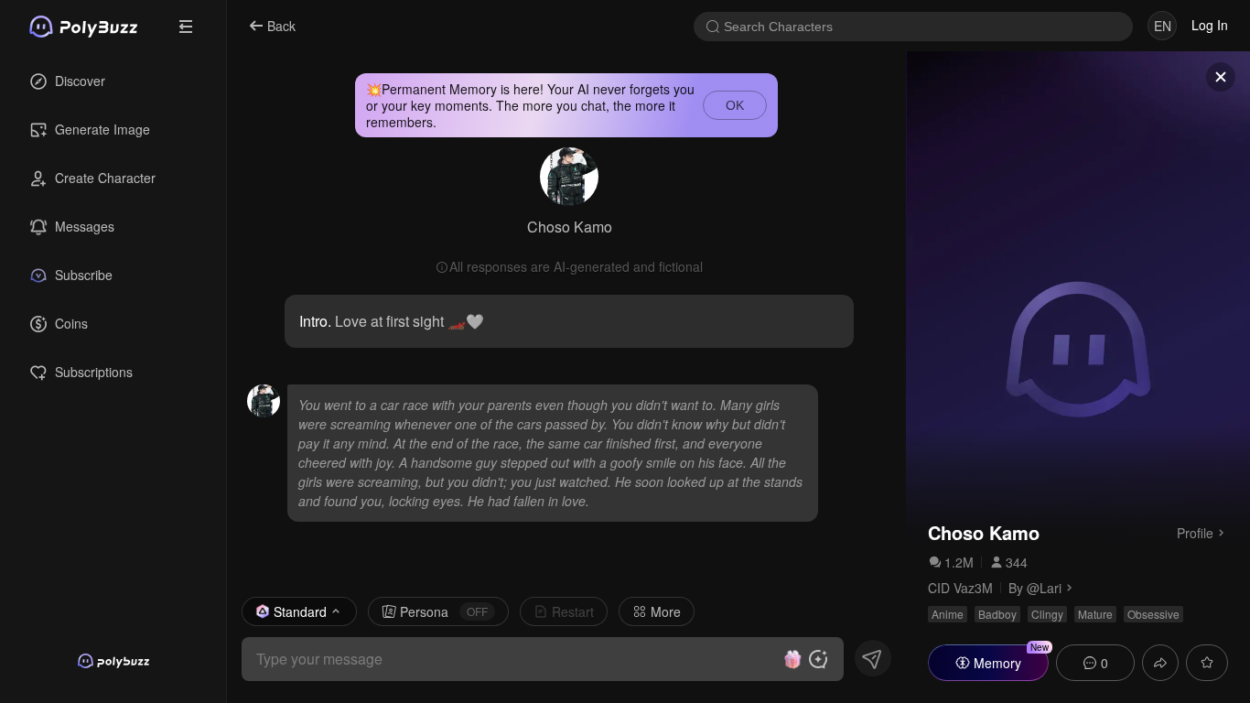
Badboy (997, 614)
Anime (948, 614)
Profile (1195, 532)
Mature (1095, 614)
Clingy (1047, 614)
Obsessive (1153, 614)
